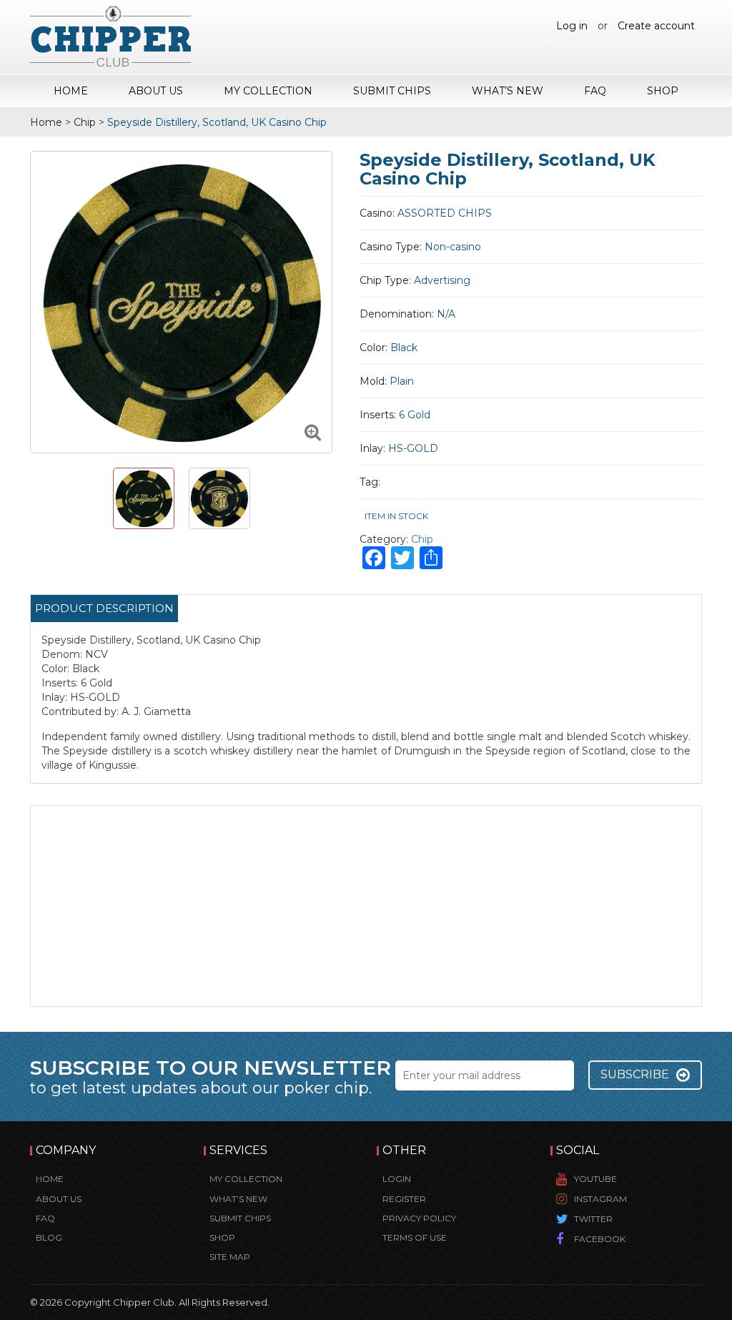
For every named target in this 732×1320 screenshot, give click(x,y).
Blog (49, 1237)
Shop (662, 90)
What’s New (507, 90)
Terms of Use (414, 1237)
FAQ (595, 90)
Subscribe (634, 1074)
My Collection (268, 90)
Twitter (593, 1218)
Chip (85, 122)
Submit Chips (392, 90)
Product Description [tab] (104, 608)
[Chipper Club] (110, 35)
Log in (572, 25)
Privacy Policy (419, 1218)
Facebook (599, 1238)
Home (71, 90)
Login (396, 1178)
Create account (656, 25)
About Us (156, 90)
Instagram (600, 1198)
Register (404, 1198)
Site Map (229, 1256)
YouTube (595, 1178)
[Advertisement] (366, 906)
